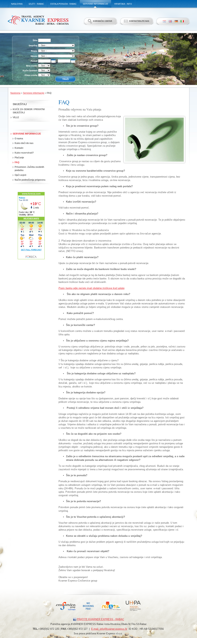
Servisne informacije (95, 4)
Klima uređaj (31, 75)
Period (34, 61)
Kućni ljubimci (30, 70)
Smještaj (33, 45)
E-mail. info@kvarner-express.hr (109, 628)
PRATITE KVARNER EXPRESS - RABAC (100, 619)
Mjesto (34, 56)
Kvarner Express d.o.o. (38, 20)
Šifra (35, 40)
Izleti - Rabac (36, 4)
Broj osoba (31, 66)
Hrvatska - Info (123, 4)
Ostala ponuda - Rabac (63, 4)
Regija (34, 51)
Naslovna (17, 4)
